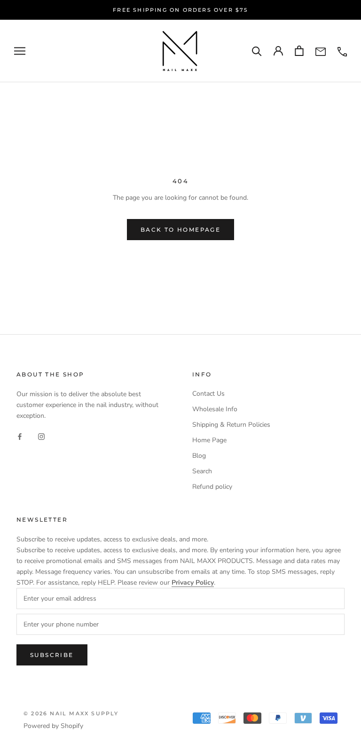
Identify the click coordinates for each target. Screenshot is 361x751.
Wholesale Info (214, 409)
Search (202, 471)
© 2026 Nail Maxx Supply (71, 713)
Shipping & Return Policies (231, 424)
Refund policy (212, 486)
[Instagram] (41, 435)
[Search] (257, 51)
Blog (199, 455)
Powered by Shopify (53, 725)
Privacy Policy (193, 582)
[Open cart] (299, 51)
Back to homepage (180, 229)
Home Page (209, 440)
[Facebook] (19, 435)
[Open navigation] (19, 51)
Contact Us (208, 393)
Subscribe (52, 654)
